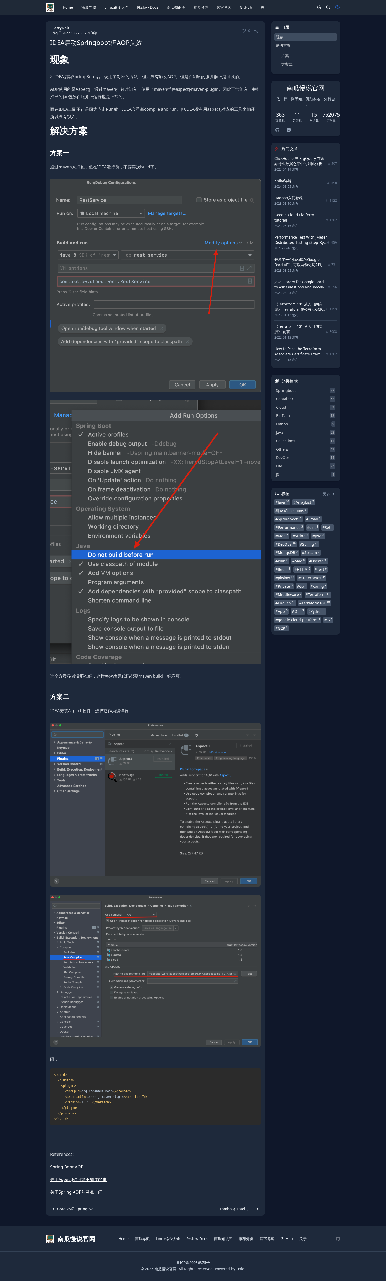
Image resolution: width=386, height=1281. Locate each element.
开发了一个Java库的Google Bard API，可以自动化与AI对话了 (300, 264)
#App (281, 611)
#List (312, 527)
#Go (301, 586)
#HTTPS (302, 569)
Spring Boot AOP (67, 1167)
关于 (264, 7)
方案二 (287, 64)
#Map (281, 535)
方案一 (287, 55)
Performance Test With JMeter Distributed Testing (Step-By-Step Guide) (300, 242)
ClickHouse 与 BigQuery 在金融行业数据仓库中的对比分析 (299, 161)
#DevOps (285, 544)
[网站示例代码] (338, 1239)
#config (318, 586)
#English (285, 602)
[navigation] (73, 1208)
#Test (321, 569)
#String (300, 535)
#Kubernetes (311, 577)
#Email (313, 518)
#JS (328, 619)
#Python (316, 611)
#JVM (318, 535)
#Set (327, 527)
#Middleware (288, 594)
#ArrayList (303, 502)
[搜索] (328, 7)
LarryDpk (60, 27)
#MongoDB (286, 552)
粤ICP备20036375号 (193, 1262)
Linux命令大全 (117, 7)
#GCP (281, 628)
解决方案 (283, 45)
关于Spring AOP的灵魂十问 (76, 1192)
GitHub (246, 7)
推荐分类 (201, 7)
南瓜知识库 (176, 7)
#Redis (282, 569)
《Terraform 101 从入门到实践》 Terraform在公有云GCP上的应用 (298, 309)
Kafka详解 (282, 180)
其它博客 (224, 7)
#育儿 (298, 611)
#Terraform (318, 594)
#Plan (281, 560)
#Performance (289, 527)
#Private (284, 586)
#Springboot (288, 518)
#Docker (318, 560)
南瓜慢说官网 (165, 1268)
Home (68, 7)
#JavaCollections (291, 510)
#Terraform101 (314, 602)
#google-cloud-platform (297, 619)
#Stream (311, 552)
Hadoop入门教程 (288, 197)
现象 (279, 36)
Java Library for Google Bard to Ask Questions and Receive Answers (300, 287)
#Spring (309, 544)
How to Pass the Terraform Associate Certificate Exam (297, 351)
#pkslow (284, 577)
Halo (240, 1268)
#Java (282, 502)
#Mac (298, 560)
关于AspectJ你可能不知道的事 (78, 1179)
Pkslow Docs (147, 7)
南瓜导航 (88, 7)
